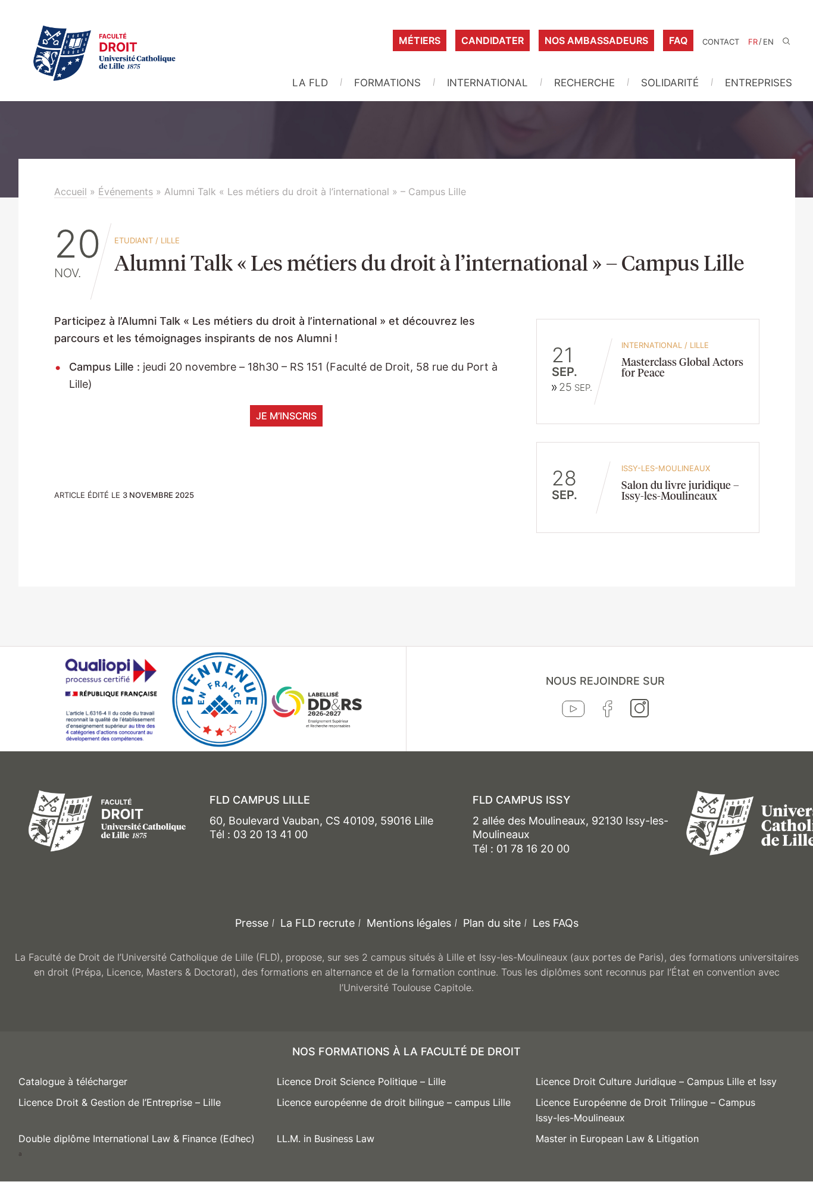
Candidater (492, 40)
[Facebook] (607, 711)
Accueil (70, 191)
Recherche (584, 83)
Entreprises (758, 83)
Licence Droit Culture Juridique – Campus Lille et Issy (656, 1081)
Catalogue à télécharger (72, 1081)
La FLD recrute (317, 923)
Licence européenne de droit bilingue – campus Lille (394, 1102)
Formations (387, 83)
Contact (720, 42)
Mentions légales (409, 923)
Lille (170, 240)
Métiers (419, 40)
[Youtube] (573, 711)
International (487, 83)
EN (768, 42)
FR (753, 42)
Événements (125, 191)
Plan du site (492, 923)
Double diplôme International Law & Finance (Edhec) (136, 1139)
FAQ (678, 40)
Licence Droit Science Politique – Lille (361, 1081)
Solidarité (670, 83)
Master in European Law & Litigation (617, 1139)
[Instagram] (639, 711)
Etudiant (133, 240)
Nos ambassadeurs (596, 40)
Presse (251, 923)
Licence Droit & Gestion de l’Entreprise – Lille (119, 1102)
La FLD (310, 83)
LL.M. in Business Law (325, 1139)
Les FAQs (556, 923)
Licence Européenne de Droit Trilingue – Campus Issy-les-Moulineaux (645, 1110)
